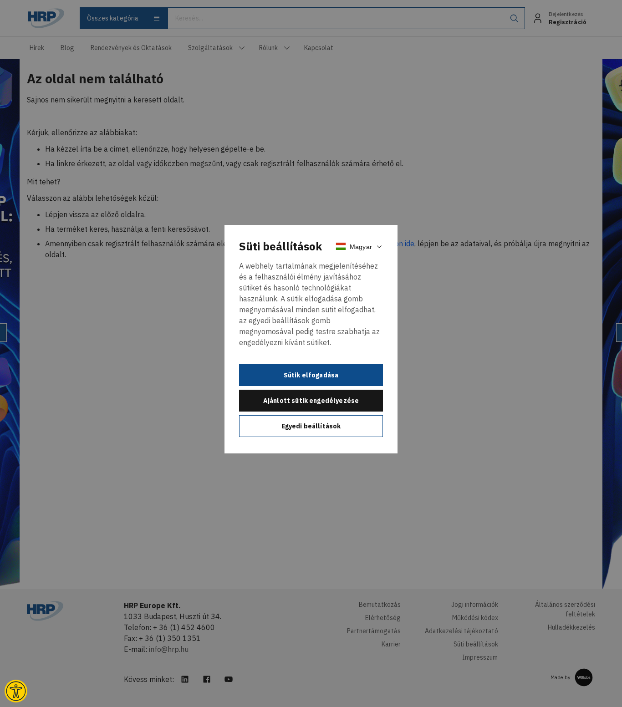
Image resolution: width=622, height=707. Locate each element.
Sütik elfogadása (311, 375)
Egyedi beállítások (311, 426)
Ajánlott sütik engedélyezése (311, 401)
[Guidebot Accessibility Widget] (16, 691)
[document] (311, 339)
